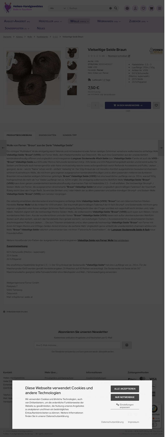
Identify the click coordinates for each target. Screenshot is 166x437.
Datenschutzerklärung (112, 421)
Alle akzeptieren (124, 389)
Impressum (133, 421)
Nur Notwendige (125, 397)
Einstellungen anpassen (126, 406)
